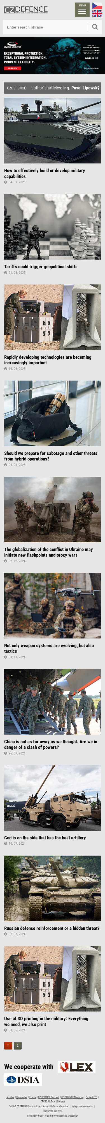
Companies (21, 1097)
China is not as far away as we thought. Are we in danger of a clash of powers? (50, 744)
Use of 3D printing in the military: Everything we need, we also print (46, 1021)
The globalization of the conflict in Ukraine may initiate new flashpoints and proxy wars (48, 552)
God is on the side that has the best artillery (45, 838)
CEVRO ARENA (48, 1101)
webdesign (73, 1115)
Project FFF (91, 1097)
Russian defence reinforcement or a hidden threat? (52, 928)
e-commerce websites (56, 1115)
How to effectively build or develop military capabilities (44, 173)
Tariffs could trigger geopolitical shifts (41, 266)
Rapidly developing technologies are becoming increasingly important (48, 359)
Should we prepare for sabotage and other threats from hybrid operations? (50, 456)
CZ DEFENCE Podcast (48, 1097)
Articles (10, 1097)
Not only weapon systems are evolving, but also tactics (49, 648)
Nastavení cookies (52, 1110)
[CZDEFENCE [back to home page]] (26, 10)
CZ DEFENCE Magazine (72, 1097)
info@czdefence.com (82, 1106)
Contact (61, 1101)
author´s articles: (65, 88)
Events (32, 1097)
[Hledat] (95, 27)
